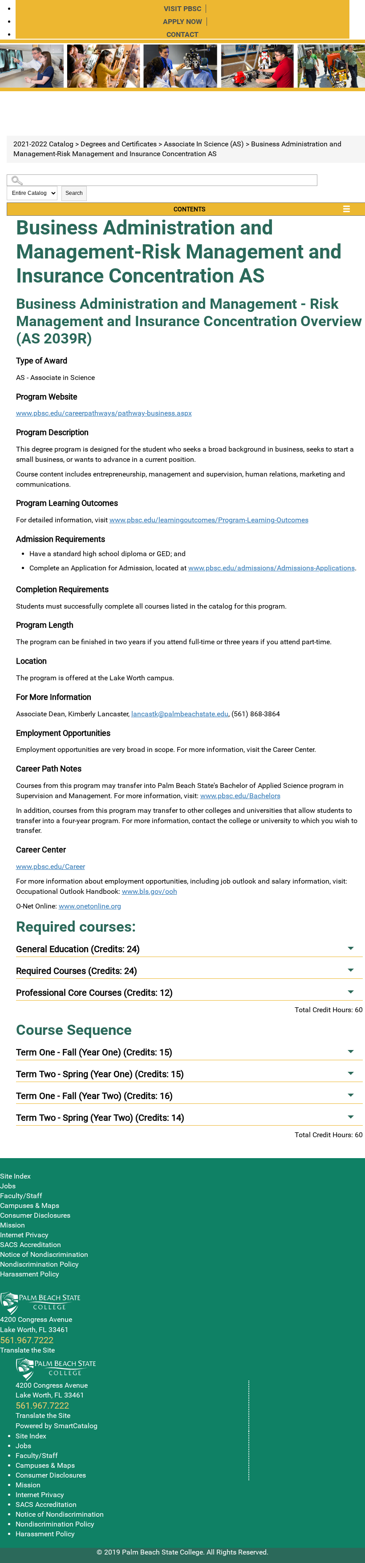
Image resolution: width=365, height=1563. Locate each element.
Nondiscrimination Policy (39, 1264)
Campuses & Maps (29, 1205)
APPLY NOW (182, 21)
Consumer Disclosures (35, 1215)
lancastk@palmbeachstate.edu (179, 714)
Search (74, 193)
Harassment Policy (29, 1274)
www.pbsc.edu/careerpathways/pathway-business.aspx (104, 413)
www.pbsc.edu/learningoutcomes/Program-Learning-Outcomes (209, 520)
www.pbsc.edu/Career (50, 866)
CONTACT (182, 34)
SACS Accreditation (30, 1244)
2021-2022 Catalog (43, 144)
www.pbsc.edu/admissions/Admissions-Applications (271, 568)
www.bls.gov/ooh (149, 891)
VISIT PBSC (182, 8)
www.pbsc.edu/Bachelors (240, 796)
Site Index (15, 1176)
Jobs (8, 1186)
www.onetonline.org (90, 906)
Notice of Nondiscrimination (44, 1254)
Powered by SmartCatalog (56, 1426)
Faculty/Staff (21, 1195)
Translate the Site (27, 1350)
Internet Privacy (24, 1235)
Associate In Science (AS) (204, 144)
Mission (12, 1225)
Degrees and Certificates (119, 144)
